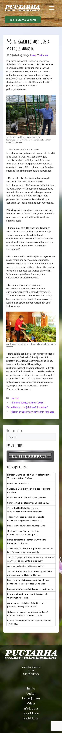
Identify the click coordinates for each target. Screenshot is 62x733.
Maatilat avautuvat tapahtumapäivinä (26, 525)
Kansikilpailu (31, 713)
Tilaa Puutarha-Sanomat (23, 19)
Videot (31, 703)
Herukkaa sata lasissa (18, 483)
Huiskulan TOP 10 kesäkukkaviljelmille (26, 497)
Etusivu (31, 688)
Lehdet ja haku (31, 698)
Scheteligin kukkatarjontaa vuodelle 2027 (28, 502)
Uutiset (14, 398)
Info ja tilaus (31, 708)
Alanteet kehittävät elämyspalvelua (25, 566)
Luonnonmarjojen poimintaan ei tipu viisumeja (30, 589)
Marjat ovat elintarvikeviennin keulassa (32, 411)
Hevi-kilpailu (31, 718)
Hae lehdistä (14, 430)
